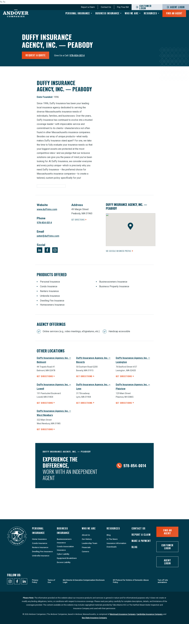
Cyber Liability (63, 554)
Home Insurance (39, 539)
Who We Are (131, 13)
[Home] (16, 13)
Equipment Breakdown (67, 558)
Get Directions (78, 219)
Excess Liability (63, 562)
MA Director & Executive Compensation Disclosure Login (84, 581)
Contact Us (138, 528)
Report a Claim (141, 534)
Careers (85, 551)
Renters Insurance (40, 547)
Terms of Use (51, 581)
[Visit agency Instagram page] (55, 250)
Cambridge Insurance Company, (149, 614)
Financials (86, 547)
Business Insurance (107, 13)
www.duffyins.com (47, 209)
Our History (87, 539)
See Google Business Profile (118, 250)
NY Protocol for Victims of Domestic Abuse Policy (131, 581)
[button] (130, 226)
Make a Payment (141, 541)
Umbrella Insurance (40, 556)
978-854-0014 (76, 55)
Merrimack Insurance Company (123, 614)
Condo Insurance (39, 543)
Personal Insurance (77, 13)
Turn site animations (163, 581)
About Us (86, 535)
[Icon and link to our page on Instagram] (10, 581)
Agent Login (167, 562)
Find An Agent (174, 13)
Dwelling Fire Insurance (42, 551)
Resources (150, 13)
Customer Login (167, 546)
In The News (112, 539)
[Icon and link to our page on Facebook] (17, 581)
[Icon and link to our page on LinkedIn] (24, 581)
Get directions (45, 376)
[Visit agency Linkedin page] (39, 250)
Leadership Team (89, 543)
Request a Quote (35, 55)
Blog (109, 535)
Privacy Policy (35, 581)
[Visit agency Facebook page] (47, 250)
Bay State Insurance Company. (94, 618)
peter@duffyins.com (48, 235)
